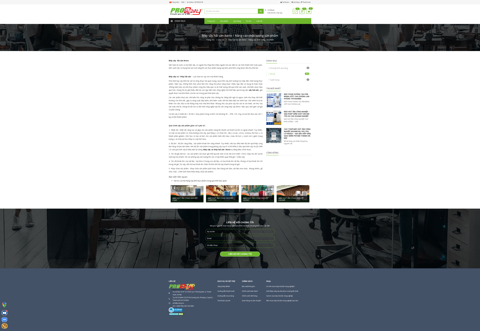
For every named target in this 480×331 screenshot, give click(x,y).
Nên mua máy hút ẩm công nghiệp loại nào (282, 300)
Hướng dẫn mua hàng (226, 296)
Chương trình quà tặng (288, 68)
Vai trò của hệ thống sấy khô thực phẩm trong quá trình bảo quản (200, 181)
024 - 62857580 (178, 306)
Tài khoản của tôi (224, 300)
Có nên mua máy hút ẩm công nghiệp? (280, 286)
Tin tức (288, 74)
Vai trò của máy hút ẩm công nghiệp (279, 296)
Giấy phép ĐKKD (224, 286)
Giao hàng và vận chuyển (251, 300)
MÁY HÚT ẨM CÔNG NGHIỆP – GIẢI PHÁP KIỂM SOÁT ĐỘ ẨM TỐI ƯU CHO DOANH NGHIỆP (297, 113)
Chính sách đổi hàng (249, 296)
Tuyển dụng (288, 79)
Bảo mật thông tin (248, 286)
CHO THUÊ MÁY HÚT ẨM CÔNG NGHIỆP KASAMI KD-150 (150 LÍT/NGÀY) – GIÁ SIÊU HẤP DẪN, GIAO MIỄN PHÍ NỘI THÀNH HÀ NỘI (297, 133)
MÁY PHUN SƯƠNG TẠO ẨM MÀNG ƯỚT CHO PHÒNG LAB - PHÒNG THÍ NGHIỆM (297, 96)
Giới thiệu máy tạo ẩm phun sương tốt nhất (282, 291)
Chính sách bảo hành (250, 291)
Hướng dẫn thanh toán (226, 291)
